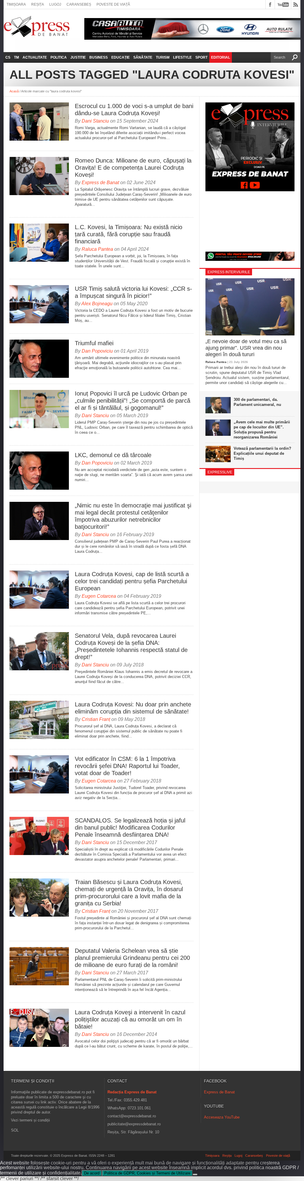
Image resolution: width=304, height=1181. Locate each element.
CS (7, 57)
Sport (201, 57)
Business (98, 57)
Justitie (78, 57)
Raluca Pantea (97, 249)
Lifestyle (182, 57)
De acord (91, 1173)
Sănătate (142, 57)
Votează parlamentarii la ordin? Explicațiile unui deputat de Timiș (262, 453)
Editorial (220, 57)
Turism (163, 57)
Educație (120, 57)
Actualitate (35, 57)
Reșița (37, 4)
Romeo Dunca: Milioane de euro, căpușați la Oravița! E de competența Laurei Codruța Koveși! (133, 167)
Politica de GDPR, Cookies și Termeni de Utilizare (147, 1173)
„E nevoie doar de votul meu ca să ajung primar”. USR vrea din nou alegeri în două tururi (245, 347)
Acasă (14, 91)
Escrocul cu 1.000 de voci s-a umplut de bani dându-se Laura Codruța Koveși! (134, 109)
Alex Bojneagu (97, 303)
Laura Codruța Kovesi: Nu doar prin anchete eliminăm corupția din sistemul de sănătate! (133, 708)
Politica (58, 57)
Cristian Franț (96, 719)
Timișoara (16, 4)
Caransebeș (78, 4)
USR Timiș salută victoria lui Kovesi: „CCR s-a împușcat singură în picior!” (133, 292)
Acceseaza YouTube (222, 1117)
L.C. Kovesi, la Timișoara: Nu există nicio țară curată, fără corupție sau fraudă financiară (128, 234)
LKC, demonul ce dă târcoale (113, 455)
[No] (195, 1174)
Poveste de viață (113, 4)
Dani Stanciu (95, 120)
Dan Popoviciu (97, 351)
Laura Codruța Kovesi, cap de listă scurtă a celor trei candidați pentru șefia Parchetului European (132, 581)
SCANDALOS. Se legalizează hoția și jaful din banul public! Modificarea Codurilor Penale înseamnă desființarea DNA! (130, 827)
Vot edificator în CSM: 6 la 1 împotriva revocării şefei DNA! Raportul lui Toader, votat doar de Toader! (127, 766)
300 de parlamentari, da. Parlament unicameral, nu (257, 402)
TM (16, 57)
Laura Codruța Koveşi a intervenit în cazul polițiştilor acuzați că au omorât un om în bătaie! (130, 1019)
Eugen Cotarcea (99, 596)
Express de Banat (100, 182)
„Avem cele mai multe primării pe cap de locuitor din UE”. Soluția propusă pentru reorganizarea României (262, 429)
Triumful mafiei (94, 343)
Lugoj (55, 4)
